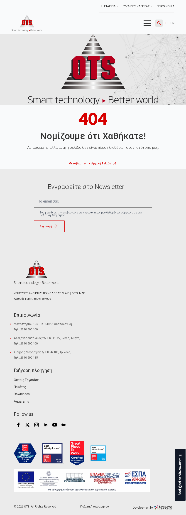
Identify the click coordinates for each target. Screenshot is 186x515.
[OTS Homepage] (27, 23)
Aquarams (21, 401)
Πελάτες (20, 387)
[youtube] (54, 424)
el (166, 23)
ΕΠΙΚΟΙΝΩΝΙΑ (165, 6)
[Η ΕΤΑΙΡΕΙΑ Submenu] (118, 6)
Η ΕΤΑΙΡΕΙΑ (108, 6)
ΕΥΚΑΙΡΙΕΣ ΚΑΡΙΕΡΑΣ (136, 6)
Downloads (22, 394)
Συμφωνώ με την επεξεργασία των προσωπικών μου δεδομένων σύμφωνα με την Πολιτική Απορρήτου (90, 214)
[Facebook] (18, 424)
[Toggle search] (159, 23)
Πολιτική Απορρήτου (94, 506)
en (172, 23)
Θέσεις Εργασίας (26, 380)
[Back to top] (11, 503)
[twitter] (27, 424)
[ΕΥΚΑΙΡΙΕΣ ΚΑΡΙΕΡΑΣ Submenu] (152, 6)
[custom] (63, 424)
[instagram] (36, 424)
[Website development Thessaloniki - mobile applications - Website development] (163, 507)
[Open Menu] (147, 23)
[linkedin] (45, 424)
